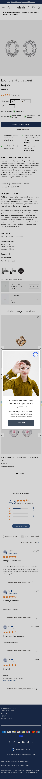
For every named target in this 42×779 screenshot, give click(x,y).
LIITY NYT (21, 423)
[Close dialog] (35, 354)
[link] (21, 373)
